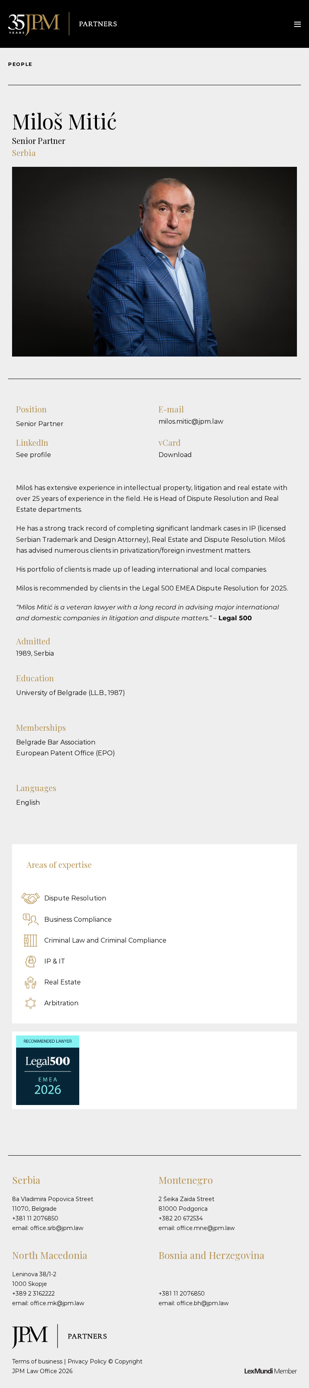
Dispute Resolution (74, 898)
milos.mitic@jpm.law (191, 421)
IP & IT (54, 961)
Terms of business (37, 1361)
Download (175, 455)
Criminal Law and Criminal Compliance (105, 940)
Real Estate (62, 982)
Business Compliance (77, 919)
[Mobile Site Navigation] (297, 24)
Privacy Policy (87, 1361)
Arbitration (60, 1003)
